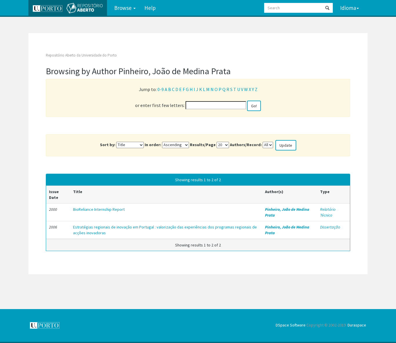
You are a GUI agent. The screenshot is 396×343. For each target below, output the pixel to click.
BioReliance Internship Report (99, 209)
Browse (123, 7)
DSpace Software (291, 325)
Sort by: (107, 144)
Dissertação (330, 227)
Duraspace (357, 325)
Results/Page (203, 144)
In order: (153, 144)
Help (150, 7)
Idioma (348, 7)
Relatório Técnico (327, 212)
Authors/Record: (246, 144)
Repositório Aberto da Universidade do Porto (81, 55)
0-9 (160, 89)
